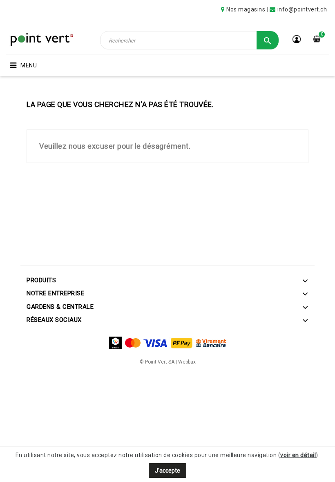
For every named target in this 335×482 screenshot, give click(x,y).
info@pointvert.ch (302, 9)
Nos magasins (245, 9)
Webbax (187, 362)
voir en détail (298, 455)
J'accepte (167, 470)
